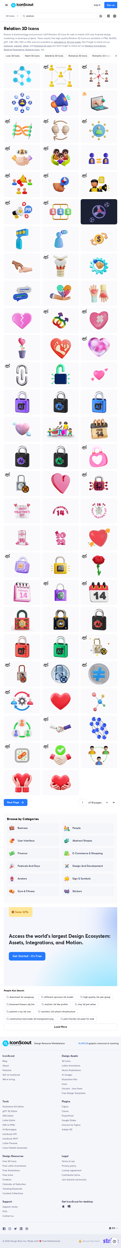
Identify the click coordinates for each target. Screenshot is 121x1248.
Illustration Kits (69, 1079)
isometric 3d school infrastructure (58, 1011)
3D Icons (66, 1061)
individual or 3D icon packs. (67, 42)
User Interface (26, 840)
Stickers (77, 891)
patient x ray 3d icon (20, 1011)
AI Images (67, 1074)
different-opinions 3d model (58, 997)
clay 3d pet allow (87, 1004)
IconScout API (10, 1134)
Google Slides (69, 1120)
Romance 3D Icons (78, 55)
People (76, 828)
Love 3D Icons (13, 55)
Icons (64, 1084)
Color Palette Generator (15, 1147)
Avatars (22, 878)
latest (26, 45)
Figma (65, 1106)
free (26, 34)
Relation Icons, (32, 49)
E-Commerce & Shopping (87, 853)
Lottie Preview (10, 1143)
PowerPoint (68, 1115)
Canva (65, 1111)
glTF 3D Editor (10, 1111)
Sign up (111, 5)
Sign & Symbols (81, 878)
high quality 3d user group (96, 997)
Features (7, 1070)
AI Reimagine (10, 1129)
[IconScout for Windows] (69, 1207)
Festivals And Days (29, 866)
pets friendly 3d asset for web (78, 1018)
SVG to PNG (9, 1124)
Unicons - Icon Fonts (72, 1088)
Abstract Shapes (82, 840)
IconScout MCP (10, 1138)
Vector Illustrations (71, 1070)
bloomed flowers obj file (22, 1004)
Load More (60, 1027)
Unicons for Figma (71, 1124)
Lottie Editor (9, 1120)
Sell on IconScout (11, 1074)
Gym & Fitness (26, 891)
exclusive (8, 45)
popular (18, 45)
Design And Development (87, 866)
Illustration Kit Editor (13, 1106)
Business (23, 828)
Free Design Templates (73, 1093)
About (6, 1065)
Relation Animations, (96, 45)
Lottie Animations (71, 1065)
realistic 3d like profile (56, 1004)
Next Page (13, 802)
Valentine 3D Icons (54, 55)
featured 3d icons (43, 45)
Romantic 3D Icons (101, 55)
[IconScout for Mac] (63, 1207)
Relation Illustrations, (14, 49)
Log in (97, 5)
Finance (22, 853)
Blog (5, 1061)
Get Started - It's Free (27, 956)
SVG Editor (8, 1115)
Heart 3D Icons (32, 55)
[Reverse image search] (100, 16)
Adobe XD (67, 1129)
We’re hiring (9, 1079)
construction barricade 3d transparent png (31, 1018)
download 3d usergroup (21, 997)
